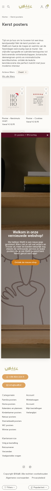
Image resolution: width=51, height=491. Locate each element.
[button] (47, 135)
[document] (25, 245)
